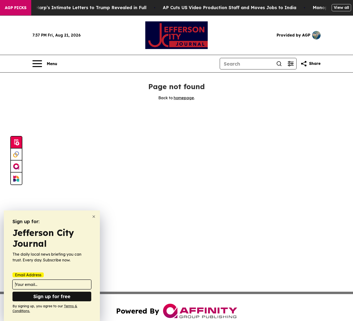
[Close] (93, 216)
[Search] (279, 63)
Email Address (28, 274)
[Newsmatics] (16, 179)
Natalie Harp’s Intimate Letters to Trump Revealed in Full (82, 7)
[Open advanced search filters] (290, 63)
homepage (184, 97)
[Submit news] (16, 142)
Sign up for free (51, 296)
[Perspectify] (16, 154)
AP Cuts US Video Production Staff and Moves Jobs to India (229, 7)
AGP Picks (15, 7)
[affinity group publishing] (16, 166)
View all (341, 7)
